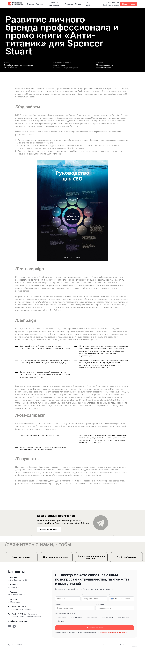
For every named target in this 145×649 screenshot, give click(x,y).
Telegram (31, 614)
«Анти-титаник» (88, 328)
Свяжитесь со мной (95, 628)
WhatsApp (31, 616)
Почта (84, 595)
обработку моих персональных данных (113, 632)
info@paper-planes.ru (111, 5)
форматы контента (59, 447)
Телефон (112, 595)
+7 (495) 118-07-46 (112, 3)
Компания (58, 604)
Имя (56, 595)
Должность (99, 604)
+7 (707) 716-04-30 (17, 614)
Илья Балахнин (59, 65)
